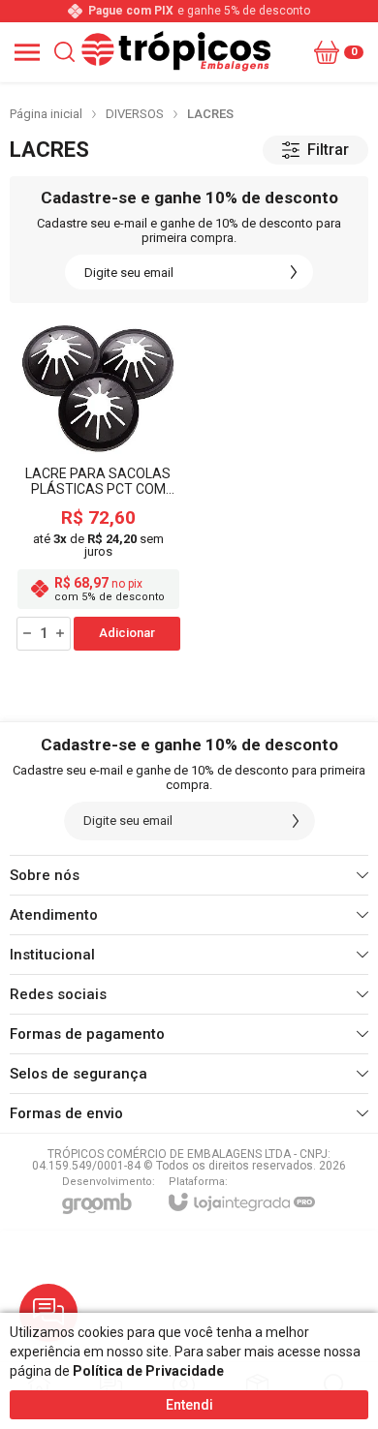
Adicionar (127, 632)
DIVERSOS (135, 113)
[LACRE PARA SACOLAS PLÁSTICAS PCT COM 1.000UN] (98, 486)
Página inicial (46, 113)
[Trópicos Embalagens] (184, 52)
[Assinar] (293, 272)
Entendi (189, 1405)
